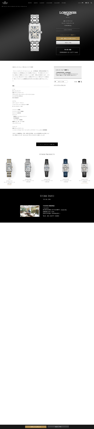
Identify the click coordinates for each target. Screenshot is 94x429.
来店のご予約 (68, 42)
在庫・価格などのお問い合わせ (68, 38)
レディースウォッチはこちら (60, 85)
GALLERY (57, 3)
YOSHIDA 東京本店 (63, 52)
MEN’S (36, 3)
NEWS (30, 3)
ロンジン (5, 6)
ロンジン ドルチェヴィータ (12, 6)
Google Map (64, 209)
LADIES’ (42, 3)
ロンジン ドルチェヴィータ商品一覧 (47, 144)
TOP (2, 6)
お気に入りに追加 (61, 81)
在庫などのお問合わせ (36, 426)
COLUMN (49, 3)
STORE (64, 3)
